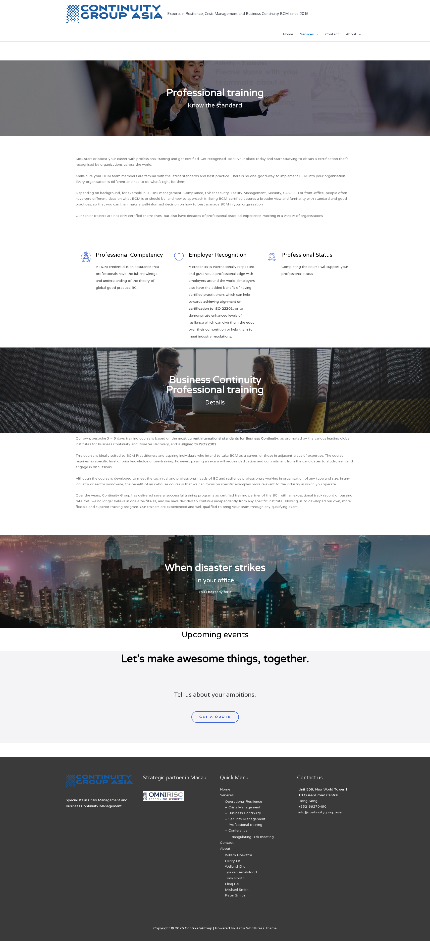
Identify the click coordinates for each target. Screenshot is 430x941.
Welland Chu (235, 866)
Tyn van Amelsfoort (241, 872)
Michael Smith (237, 890)
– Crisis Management (243, 807)
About (351, 34)
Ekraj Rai (232, 884)
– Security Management (245, 819)
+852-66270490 (312, 806)
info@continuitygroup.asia (320, 812)
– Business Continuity (243, 813)
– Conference (236, 830)
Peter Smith (235, 895)
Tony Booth (235, 878)
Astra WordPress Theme (256, 928)
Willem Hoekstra (238, 855)
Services (307, 34)
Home (288, 34)
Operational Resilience (243, 801)
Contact (332, 34)
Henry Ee (232, 861)
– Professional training (243, 825)
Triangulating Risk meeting (252, 837)
